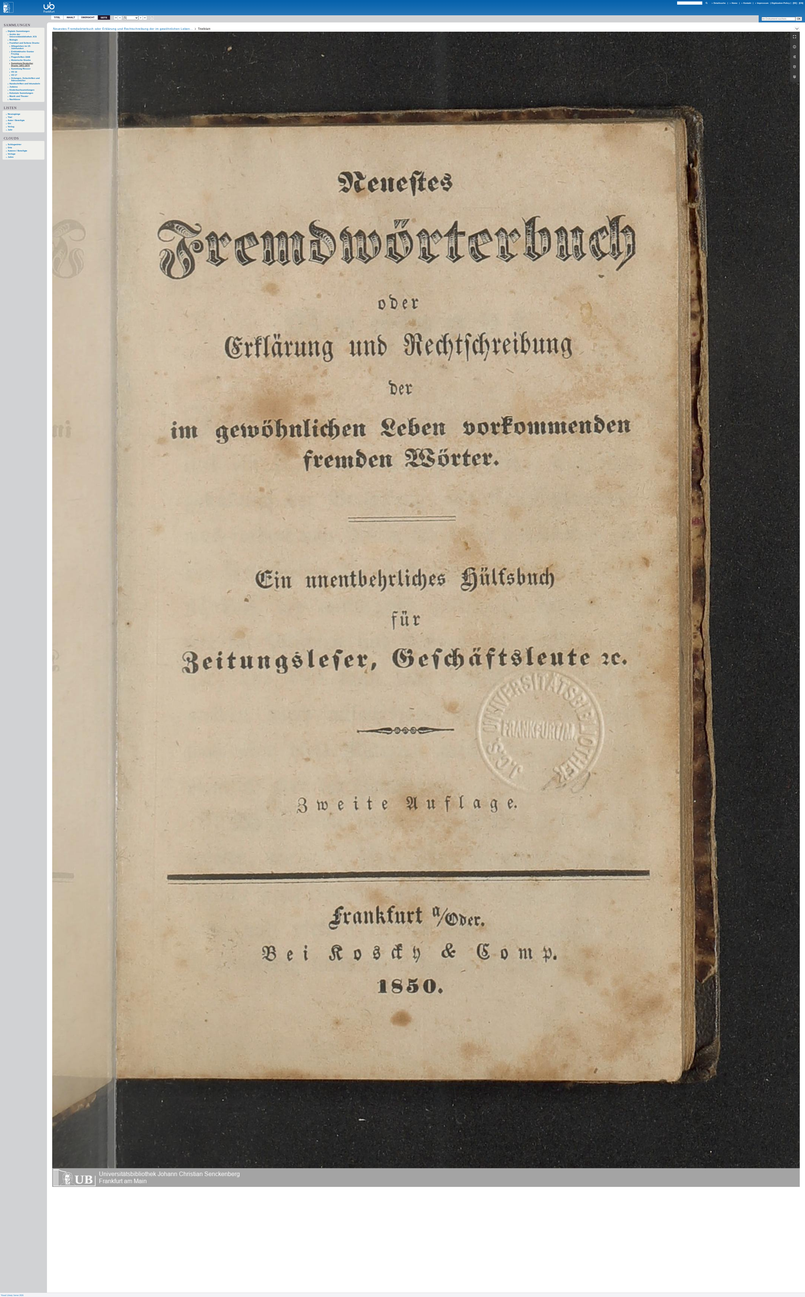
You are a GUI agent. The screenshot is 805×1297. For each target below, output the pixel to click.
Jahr (10, 130)
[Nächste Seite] (141, 18)
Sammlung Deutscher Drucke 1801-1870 (22, 64)
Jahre (11, 157)
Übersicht (88, 17)
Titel (57, 17)
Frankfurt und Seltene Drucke (24, 43)
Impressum (763, 3)
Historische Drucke (21, 60)
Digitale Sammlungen (19, 31)
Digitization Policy (780, 3)
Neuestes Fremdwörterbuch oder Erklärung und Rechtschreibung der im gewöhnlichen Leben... (123, 28)
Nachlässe (14, 99)
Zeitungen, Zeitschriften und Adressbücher (25, 79)
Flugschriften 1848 (20, 57)
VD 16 (14, 72)
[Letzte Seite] (145, 18)
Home (734, 3)
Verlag (11, 126)
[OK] (706, 3)
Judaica (13, 87)
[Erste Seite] (116, 18)
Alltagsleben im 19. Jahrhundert (21, 47)
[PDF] (795, 67)
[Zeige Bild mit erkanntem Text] (152, 18)
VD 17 (14, 75)
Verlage (12, 154)
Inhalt (71, 17)
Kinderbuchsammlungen (21, 90)
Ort (9, 123)
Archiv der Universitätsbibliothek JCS (23, 35)
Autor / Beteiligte (16, 120)
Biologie (13, 40)
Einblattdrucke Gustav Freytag (22, 52)
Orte (10, 147)
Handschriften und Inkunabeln (24, 83)
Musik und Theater (18, 96)
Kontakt (747, 3)
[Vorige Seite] (120, 18)
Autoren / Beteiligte (17, 151)
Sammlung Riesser (21, 69)
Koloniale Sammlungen (21, 93)
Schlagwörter (14, 144)
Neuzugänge (14, 114)
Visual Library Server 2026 (12, 1295)
